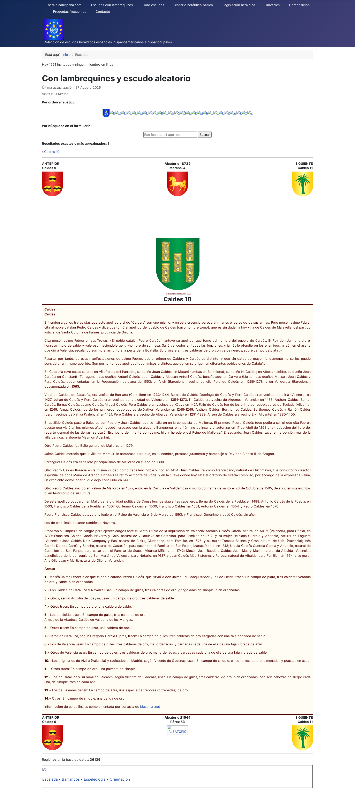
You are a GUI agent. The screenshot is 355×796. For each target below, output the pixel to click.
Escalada (50, 779)
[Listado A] (106, 113)
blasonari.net (150, 706)
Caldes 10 (51, 152)
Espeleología (95, 779)
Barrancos (71, 779)
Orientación (120, 779)
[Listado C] (118, 113)
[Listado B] (112, 113)
